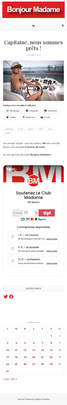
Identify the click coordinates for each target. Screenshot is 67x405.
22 (51, 357)
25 (16, 364)
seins (41, 129)
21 (42, 357)
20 (33, 357)
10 (7, 349)
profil (20, 129)
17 (7, 357)
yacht (7, 133)
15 (51, 349)
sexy (50, 129)
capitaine (9, 129)
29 (51, 364)
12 (25, 349)
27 (33, 364)
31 (7, 371)
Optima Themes (42, 399)
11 (16, 349)
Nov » (14, 378)
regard (31, 129)
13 (33, 349)
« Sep (6, 378)
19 (25, 357)
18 (16, 357)
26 (25, 364)
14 (42, 349)
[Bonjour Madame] (33, 10)
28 (42, 364)
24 (7, 364)
